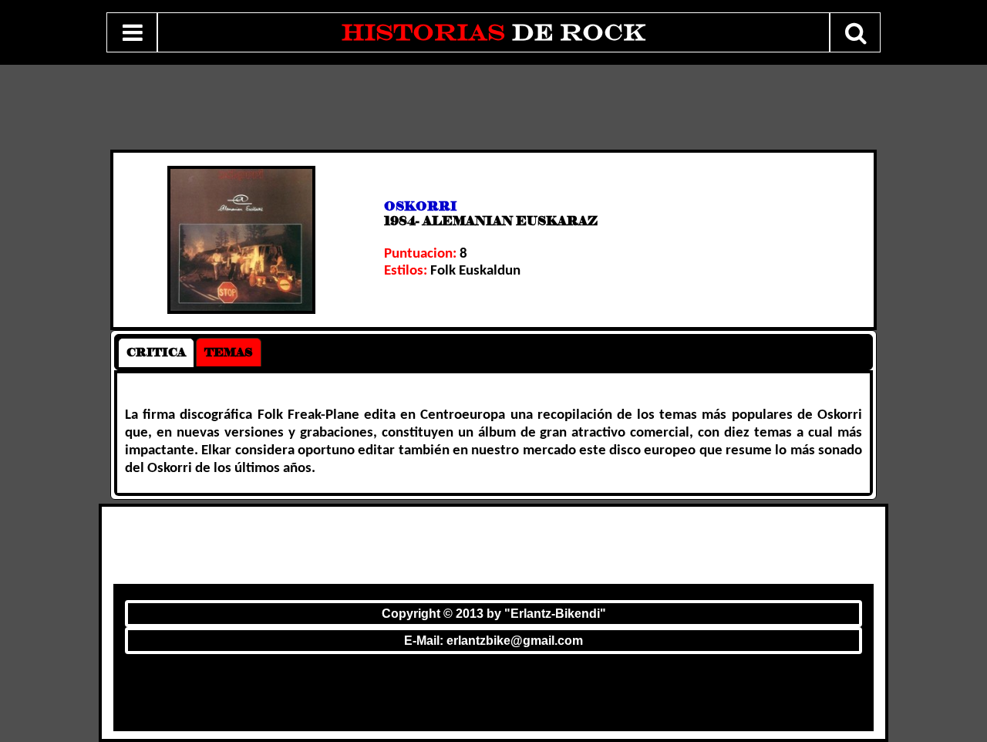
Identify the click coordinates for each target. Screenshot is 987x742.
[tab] (156, 352)
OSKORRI (420, 206)
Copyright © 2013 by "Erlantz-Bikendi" (494, 613)
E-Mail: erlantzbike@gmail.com (493, 640)
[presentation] (156, 352)
